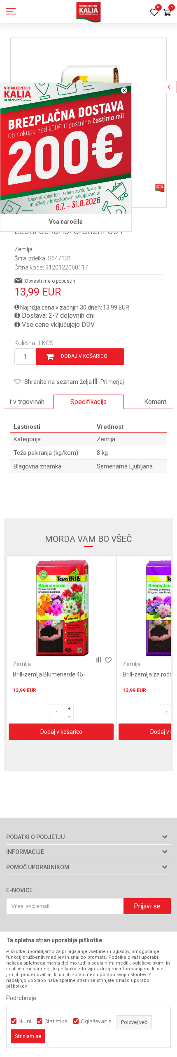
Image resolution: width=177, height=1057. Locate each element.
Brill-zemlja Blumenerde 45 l (49, 674)
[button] (53, 381)
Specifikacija (88, 402)
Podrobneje (21, 998)
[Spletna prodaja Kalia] (88, 11)
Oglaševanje (96, 1021)
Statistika (56, 1021)
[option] (88, 402)
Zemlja (23, 249)
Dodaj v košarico (84, 356)
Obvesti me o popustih (50, 281)
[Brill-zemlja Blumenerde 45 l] (61, 608)
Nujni (25, 1021)
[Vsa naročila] (65, 148)
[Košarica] (166, 13)
